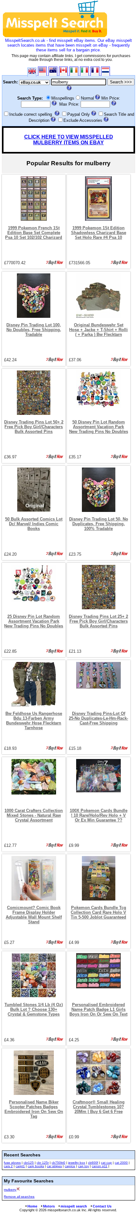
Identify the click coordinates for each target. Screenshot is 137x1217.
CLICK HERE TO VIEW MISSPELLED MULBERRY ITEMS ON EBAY (68, 139)
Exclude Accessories (82, 120)
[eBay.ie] (73, 71)
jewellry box (76, 1162)
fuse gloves (12, 1162)
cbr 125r (43, 1162)
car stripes (54, 1166)
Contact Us (102, 1206)
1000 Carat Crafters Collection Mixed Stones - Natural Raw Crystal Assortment (33, 815)
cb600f (93, 1162)
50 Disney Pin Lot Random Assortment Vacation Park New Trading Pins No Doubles (98, 427)
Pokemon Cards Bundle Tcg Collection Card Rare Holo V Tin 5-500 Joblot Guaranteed (98, 912)
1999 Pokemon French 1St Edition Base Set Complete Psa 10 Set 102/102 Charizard (33, 233)
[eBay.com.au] (52, 71)
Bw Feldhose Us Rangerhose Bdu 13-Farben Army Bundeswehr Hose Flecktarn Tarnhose (33, 720)
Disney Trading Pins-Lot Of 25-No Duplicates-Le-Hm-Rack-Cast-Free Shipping (98, 718)
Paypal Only (78, 114)
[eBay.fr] (94, 71)
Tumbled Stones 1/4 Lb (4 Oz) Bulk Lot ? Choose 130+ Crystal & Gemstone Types (33, 1009)
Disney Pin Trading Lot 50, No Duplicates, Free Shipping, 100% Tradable (98, 524)
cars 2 (8, 1166)
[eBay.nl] (105, 71)
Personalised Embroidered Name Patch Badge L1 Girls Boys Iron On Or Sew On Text (98, 1009)
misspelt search (74, 1206)
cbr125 (29, 1162)
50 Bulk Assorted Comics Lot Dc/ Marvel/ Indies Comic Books (33, 524)
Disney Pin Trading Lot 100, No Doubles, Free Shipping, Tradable (33, 330)
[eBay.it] (84, 71)
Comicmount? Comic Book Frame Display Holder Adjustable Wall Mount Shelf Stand (34, 914)
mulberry (10, 1189)
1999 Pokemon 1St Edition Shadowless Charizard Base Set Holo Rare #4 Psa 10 (98, 233)
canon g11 (99, 1166)
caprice (70, 1166)
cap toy (83, 1166)
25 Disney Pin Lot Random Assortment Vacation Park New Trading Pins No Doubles (33, 621)
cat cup (106, 1162)
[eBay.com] (42, 71)
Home (32, 1206)
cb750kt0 (58, 1162)
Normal (87, 98)
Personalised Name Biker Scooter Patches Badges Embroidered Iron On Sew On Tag (33, 1109)
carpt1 (20, 1166)
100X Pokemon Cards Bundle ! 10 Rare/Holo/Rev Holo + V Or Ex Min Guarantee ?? (98, 815)
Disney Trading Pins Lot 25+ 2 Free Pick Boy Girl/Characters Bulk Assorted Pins (98, 621)
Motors (49, 1206)
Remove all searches (19, 1196)
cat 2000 (121, 1162)
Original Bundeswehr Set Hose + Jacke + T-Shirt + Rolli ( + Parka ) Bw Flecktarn (98, 330)
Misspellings (62, 98)
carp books (36, 1166)
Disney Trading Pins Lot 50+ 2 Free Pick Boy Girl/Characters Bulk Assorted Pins (33, 427)
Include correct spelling (30, 114)
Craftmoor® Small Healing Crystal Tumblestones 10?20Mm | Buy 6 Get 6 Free (99, 1107)
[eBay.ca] (63, 71)
